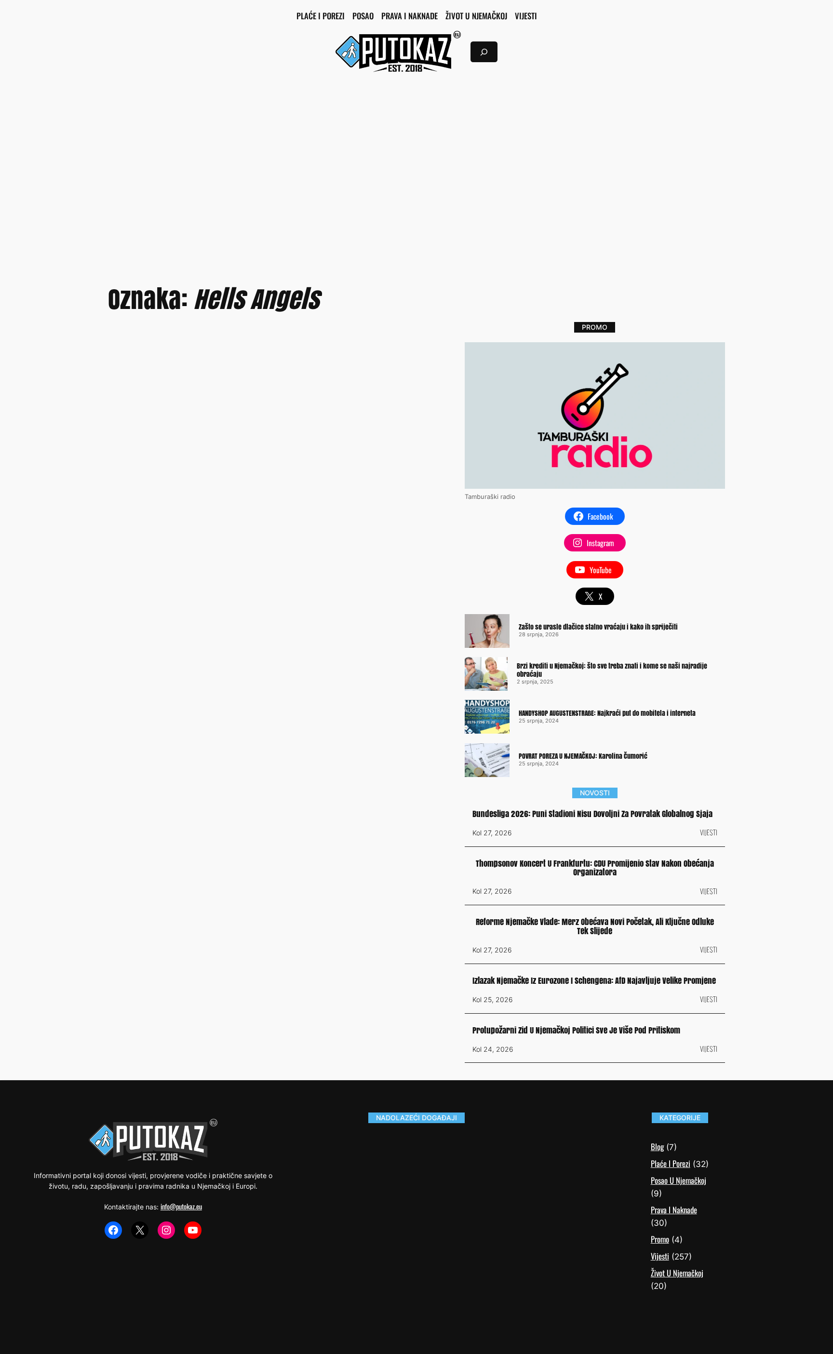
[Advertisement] (416, 159)
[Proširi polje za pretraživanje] (483, 51)
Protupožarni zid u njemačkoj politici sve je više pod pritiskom (576, 1030)
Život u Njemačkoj (677, 1273)
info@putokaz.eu (181, 1206)
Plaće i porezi (670, 1163)
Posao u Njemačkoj (678, 1180)
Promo (660, 1239)
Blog (657, 1146)
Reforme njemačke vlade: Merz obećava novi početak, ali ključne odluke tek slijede (595, 927)
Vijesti (708, 832)
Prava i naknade (674, 1210)
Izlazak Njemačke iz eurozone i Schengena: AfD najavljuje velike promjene (594, 981)
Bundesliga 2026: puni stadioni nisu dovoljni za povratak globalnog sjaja (592, 814)
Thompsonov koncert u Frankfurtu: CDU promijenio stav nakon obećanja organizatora (595, 868)
